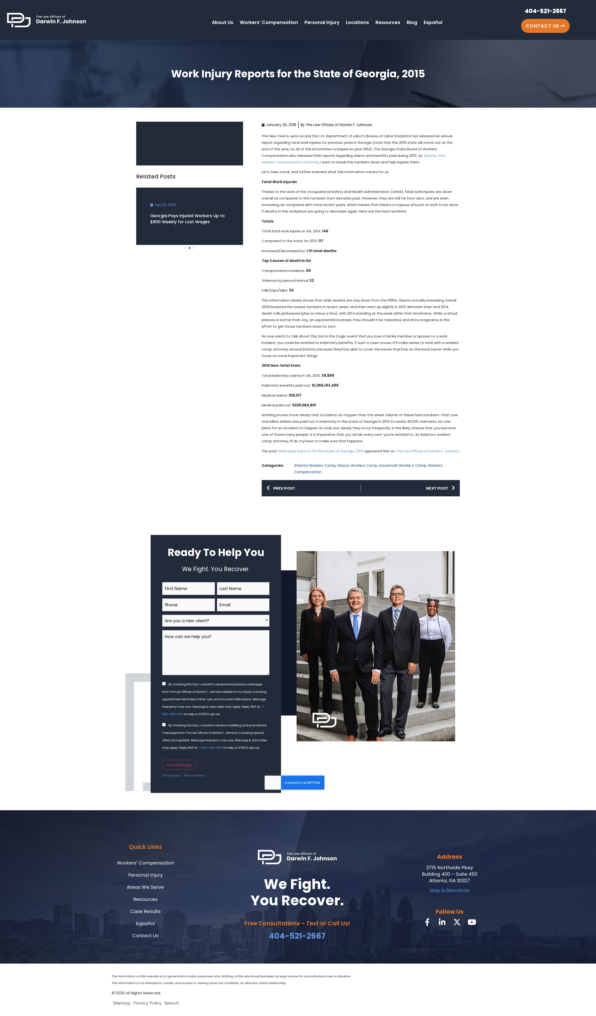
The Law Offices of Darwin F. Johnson (427, 451)
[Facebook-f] (427, 922)
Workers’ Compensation (269, 22)
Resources (388, 22)
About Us (222, 22)
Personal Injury (322, 22)
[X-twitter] (457, 922)
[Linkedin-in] (442, 922)
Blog (412, 22)
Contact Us (145, 935)
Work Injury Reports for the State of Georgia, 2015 (320, 451)
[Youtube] (471, 922)
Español (433, 22)
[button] (185, 248)
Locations (357, 22)
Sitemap (122, 1003)
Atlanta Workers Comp (315, 465)
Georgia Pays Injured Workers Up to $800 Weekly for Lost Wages (187, 219)
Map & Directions (450, 890)
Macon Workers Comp (357, 465)
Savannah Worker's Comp (402, 465)
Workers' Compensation (145, 863)
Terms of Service (194, 775)
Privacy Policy (171, 775)
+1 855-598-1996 (210, 748)
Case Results (145, 911)
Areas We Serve (145, 887)
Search (171, 1003)
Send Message (179, 764)
